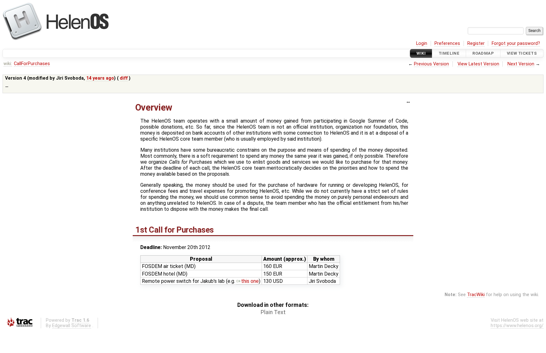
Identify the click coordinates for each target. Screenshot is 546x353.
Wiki (421, 53)
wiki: (7, 63)
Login (421, 43)
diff (124, 78)
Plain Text (273, 312)
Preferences (447, 43)
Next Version (520, 64)
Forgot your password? (516, 43)
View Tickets (522, 53)
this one (250, 281)
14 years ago (100, 78)
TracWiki (476, 294)
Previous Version (431, 64)
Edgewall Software (71, 325)
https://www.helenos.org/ (517, 325)
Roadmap (483, 53)
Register (476, 43)
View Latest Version (478, 64)
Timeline (449, 53)
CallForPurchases (32, 63)
